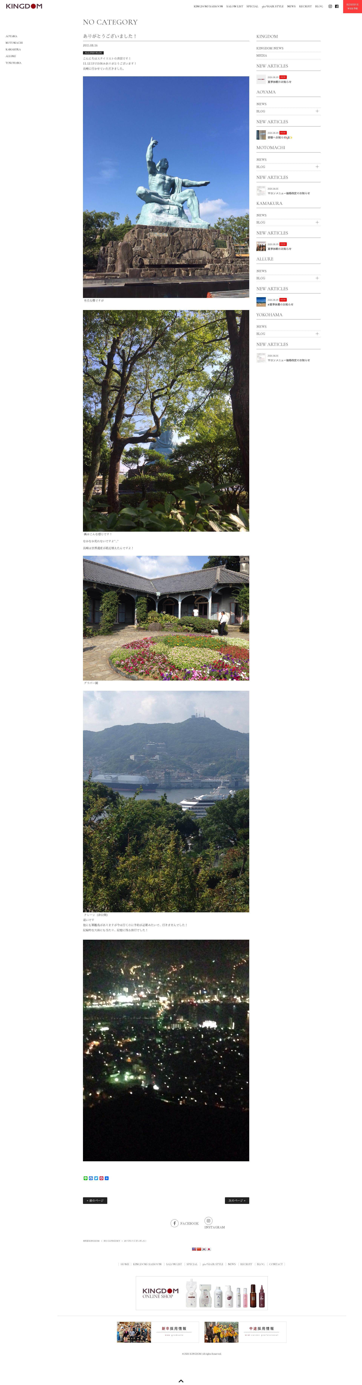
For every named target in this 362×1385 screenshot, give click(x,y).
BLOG (260, 111)
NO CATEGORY (112, 1241)
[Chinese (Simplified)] (199, 1249)
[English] (194, 1249)
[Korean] (204, 1249)
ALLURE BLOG (93, 53)
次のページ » (237, 1200)
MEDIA (261, 55)
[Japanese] (209, 1249)
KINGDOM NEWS (269, 48)
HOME (125, 1264)
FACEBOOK (189, 1223)
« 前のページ (95, 1200)
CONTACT (276, 1264)
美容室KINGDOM (91, 1241)
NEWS (261, 104)
